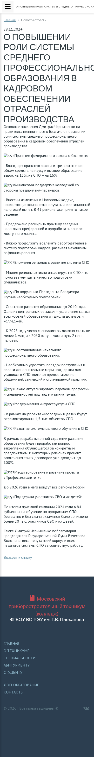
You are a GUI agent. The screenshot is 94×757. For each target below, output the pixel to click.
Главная (11, 643)
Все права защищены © (39, 708)
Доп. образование (21, 684)
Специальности (19, 657)
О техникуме (16, 650)
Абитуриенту (17, 665)
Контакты (13, 692)
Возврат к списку (18, 557)
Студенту (13, 672)
